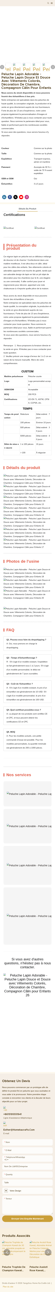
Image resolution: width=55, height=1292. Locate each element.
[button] (7, 1252)
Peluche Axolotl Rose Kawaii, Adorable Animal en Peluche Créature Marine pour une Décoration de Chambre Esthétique (41, 1269)
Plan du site (8, 1286)
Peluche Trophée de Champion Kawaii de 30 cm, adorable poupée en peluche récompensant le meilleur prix (13, 1269)
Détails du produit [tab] (27, 209)
